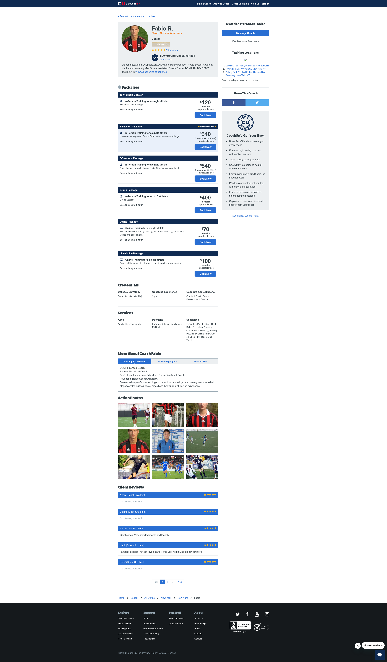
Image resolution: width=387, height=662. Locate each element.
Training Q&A (124, 628)
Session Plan (200, 361)
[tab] (134, 361)
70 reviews (172, 50)
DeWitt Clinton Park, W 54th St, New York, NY (247, 65)
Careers (198, 633)
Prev (156, 581)
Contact (198, 638)
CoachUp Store (176, 623)
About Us (198, 618)
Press (197, 628)
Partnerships (200, 623)
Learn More (166, 59)
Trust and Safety (151, 633)
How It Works (149, 623)
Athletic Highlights (167, 361)
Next (180, 581)
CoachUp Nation (240, 3)
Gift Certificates (125, 633)
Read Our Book (176, 618)
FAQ (145, 618)
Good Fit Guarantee (153, 628)
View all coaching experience (151, 72)
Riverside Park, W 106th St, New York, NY (246, 68)
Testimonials (149, 638)
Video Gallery (124, 623)
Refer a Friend (125, 638)
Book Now (205, 115)
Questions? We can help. (245, 215)
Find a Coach (204, 3)
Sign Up (255, 3)
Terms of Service (167, 653)
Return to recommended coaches (137, 16)
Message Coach (245, 33)
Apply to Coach (221, 3)
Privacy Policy (150, 653)
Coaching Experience (134, 361)
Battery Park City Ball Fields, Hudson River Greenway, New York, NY (246, 74)
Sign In (265, 3)
